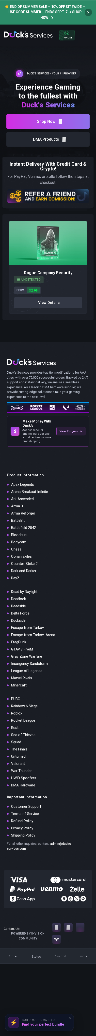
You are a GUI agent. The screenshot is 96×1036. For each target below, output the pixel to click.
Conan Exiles (21, 556)
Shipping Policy (23, 835)
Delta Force (20, 613)
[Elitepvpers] (56, 939)
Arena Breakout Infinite (29, 491)
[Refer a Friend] (48, 196)
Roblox (16, 713)
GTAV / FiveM (22, 649)
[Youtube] (68, 927)
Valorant (18, 763)
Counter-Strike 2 (24, 563)
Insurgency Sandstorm (29, 663)
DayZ (15, 578)
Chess (16, 549)
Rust (14, 727)
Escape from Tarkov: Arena (33, 635)
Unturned (18, 756)
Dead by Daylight (24, 591)
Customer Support (26, 806)
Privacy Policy (22, 828)
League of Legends (26, 671)
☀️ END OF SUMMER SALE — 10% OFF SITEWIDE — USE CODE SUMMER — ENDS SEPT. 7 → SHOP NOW (45, 12)
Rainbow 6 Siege (24, 706)
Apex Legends (22, 484)
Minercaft (19, 685)
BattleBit (18, 520)
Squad (16, 742)
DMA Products (46, 139)
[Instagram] (56, 927)
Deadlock (18, 599)
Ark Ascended (22, 499)
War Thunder (21, 771)
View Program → (71, 431)
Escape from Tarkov (27, 627)
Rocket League (23, 720)
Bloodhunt (19, 535)
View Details (49, 302)
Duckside (18, 620)
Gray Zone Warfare (26, 656)
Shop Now (46, 121)
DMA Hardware (23, 785)
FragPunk (18, 642)
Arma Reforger (23, 513)
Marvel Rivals (21, 678)
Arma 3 (17, 506)
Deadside (18, 606)
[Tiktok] (80, 927)
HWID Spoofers (23, 778)
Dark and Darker (23, 571)
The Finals (19, 749)
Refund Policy (22, 821)
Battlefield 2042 (23, 527)
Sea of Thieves (23, 735)
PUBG (15, 699)
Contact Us (11, 929)
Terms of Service (25, 813)
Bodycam (18, 542)
